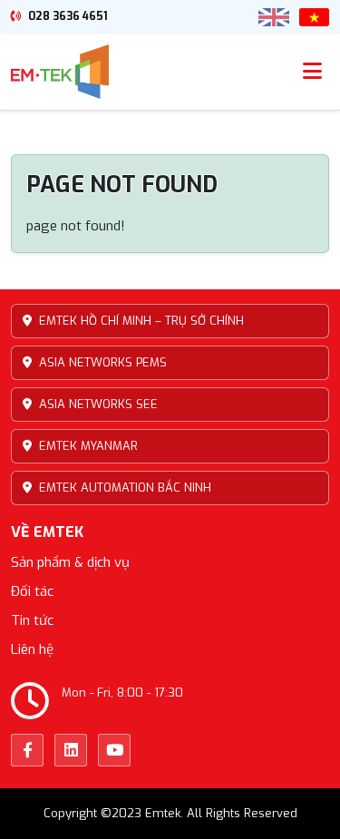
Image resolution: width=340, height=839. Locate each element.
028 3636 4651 (66, 16)
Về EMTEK (47, 531)
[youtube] (114, 750)
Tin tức (32, 620)
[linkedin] (70, 750)
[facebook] (27, 750)
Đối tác (32, 591)
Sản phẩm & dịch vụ (70, 562)
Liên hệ (32, 649)
